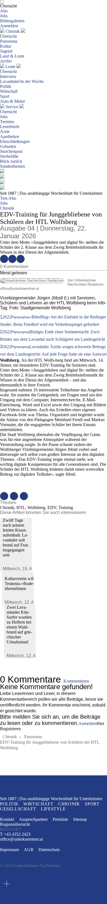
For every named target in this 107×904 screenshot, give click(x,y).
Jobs (4, 15)
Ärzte (5, 131)
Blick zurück (11, 161)
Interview (8, 76)
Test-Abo (8, 198)
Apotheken (9, 136)
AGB (28, 849)
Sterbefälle (9, 156)
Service (11, 106)
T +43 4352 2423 (15, 834)
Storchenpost (11, 151)
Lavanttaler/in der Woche (22, 81)
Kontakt (7, 819)
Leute (10, 66)
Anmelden (9, 25)
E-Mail (20, 259)
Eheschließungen (15, 141)
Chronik (12, 31)
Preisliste (60, 819)
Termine (7, 121)
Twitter (12, 259)
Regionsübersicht (15, 824)
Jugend (6, 51)
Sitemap (80, 819)
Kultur (5, 46)
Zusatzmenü (6, 883)
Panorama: (33, 736)
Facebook (4, 259)
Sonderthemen (12, 166)
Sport (4, 96)
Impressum (9, 849)
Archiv (6, 61)
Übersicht (8, 6)
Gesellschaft (18, 808)
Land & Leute (12, 56)
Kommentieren (76, 681)
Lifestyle (53, 808)
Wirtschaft (9, 91)
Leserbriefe (9, 126)
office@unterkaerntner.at (19, 288)
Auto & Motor (12, 101)
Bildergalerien (12, 20)
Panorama (8, 41)
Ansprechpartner (33, 819)
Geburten (8, 146)
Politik (5, 86)
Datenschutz (49, 849)
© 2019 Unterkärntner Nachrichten (30, 865)
